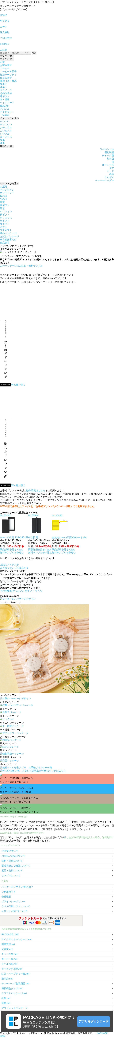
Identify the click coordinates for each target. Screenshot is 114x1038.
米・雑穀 (5, 99)
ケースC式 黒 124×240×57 (14, 537)
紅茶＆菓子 (6, 77)
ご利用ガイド (8, 891)
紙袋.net (5, 998)
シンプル (5, 133)
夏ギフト (5, 205)
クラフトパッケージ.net (14, 993)
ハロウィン (6, 211)
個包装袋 (109, 152)
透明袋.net (6, 978)
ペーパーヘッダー (104, 180)
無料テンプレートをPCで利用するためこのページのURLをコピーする (20, 583)
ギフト (3, 227)
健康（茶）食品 (8, 81)
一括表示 (5, 115)
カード (110, 171)
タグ (111, 168)
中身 (7, 59)
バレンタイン (7, 189)
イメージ (9, 118)
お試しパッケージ (9, 236)
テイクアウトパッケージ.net (16, 939)
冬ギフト (5, 221)
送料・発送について (12, 860)
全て (7, 56)
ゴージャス (6, 137)
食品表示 (5, 242)
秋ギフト (5, 214)
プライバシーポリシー (13, 901)
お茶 (2, 62)
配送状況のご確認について (15, 865)
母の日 (3, 196)
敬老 (2, 208)
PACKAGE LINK (10, 934)
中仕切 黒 (33, 537)
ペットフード (7, 102)
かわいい (5, 121)
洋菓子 (3, 87)
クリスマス (6, 217)
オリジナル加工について (14, 911)
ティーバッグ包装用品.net (15, 983)
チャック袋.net (9, 954)
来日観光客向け (8, 239)
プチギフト (6, 230)
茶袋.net (5, 1003)
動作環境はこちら (35, 490)
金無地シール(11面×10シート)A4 (69, 537)
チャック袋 (108, 155)
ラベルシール (107, 149)
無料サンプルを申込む (12, 552)
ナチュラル (6, 127)
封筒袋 (110, 158)
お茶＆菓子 (6, 65)
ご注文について (9, 851)
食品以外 (5, 105)
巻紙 (111, 174)
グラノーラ (6, 90)
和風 (2, 140)
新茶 (2, 202)
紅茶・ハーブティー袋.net (15, 974)
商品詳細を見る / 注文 (11, 549)
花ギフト (5, 96)
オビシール (108, 165)
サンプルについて (10, 875)
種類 (7, 146)
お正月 (3, 186)
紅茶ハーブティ (8, 74)
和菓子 (3, 84)
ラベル (38, 591)
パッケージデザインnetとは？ (17, 887)
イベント (9, 183)
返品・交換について (12, 870)
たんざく (109, 177)
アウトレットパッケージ (14, 1008)
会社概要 (6, 896)
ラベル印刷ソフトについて (15, 906)
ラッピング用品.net (11, 968)
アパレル (5, 109)
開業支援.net (8, 944)
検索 (34, 53)
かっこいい (6, 124)
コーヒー (5, 68)
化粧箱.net (6, 949)
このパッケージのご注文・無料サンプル (21, 265)
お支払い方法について (13, 856)
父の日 (3, 199)
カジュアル (6, 130)
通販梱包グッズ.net (11, 988)
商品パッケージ (8, 233)
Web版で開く (18, 384)
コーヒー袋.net (9, 959)
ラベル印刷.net (9, 964)
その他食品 (6, 93)
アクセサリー (7, 112)
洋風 (2, 143)
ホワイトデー (7, 193)
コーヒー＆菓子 (8, 71)
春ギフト (5, 224)
